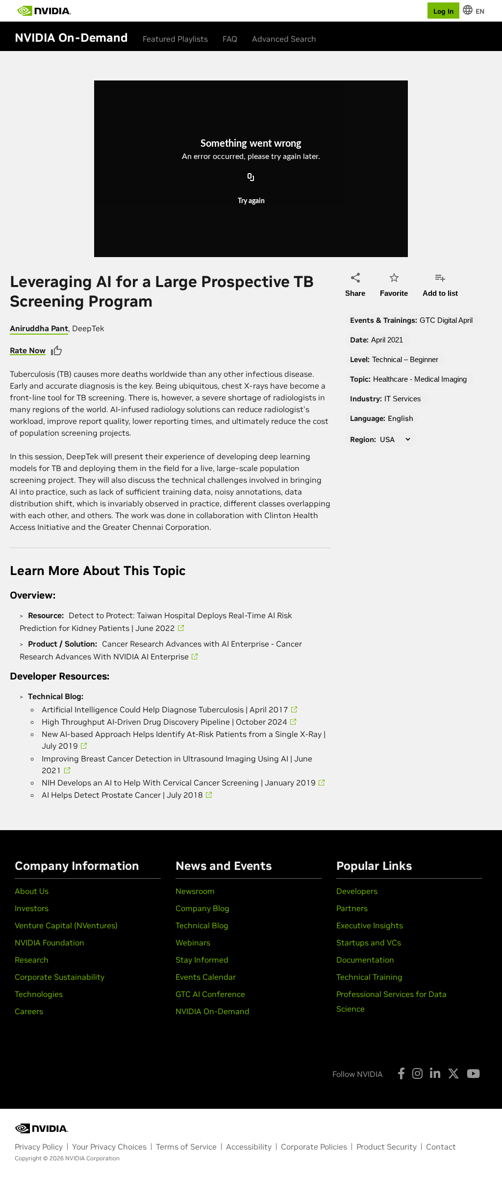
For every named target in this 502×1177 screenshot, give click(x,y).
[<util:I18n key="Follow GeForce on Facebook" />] (401, 1073)
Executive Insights (369, 925)
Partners (352, 908)
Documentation (365, 960)
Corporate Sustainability (59, 977)
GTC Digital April (446, 320)
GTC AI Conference (210, 994)
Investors (32, 908)
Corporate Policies (314, 1146)
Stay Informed (202, 960)
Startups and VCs (368, 942)
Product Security (386, 1146)
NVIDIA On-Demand (213, 1011)
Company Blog (202, 908)
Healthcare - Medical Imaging (420, 379)
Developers (356, 891)
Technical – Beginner (405, 359)
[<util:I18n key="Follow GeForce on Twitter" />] (453, 1073)
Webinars (193, 942)
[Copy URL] (251, 177)
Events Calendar (206, 977)
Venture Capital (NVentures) (66, 925)
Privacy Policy (39, 1146)
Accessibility (249, 1146)
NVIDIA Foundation (49, 942)
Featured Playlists (175, 39)
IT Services (402, 398)
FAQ (230, 39)
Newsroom (195, 891)
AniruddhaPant (39, 328)
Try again (251, 201)
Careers (29, 1011)
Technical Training (369, 977)
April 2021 (387, 339)
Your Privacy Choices (109, 1146)
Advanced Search (284, 39)
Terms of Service (186, 1146)
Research (32, 960)
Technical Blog (202, 925)
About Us (32, 891)
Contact (441, 1146)
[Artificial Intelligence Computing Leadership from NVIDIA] (44, 11)
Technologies (39, 994)
